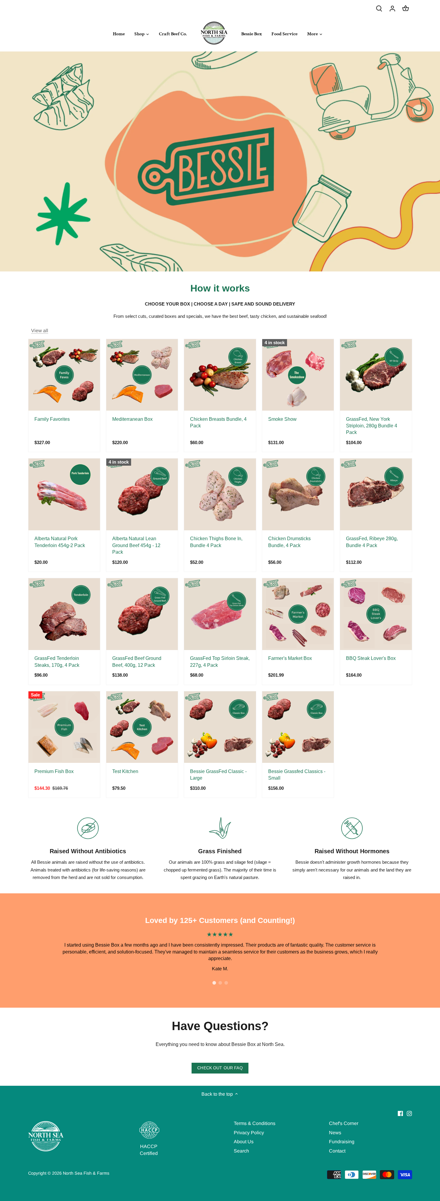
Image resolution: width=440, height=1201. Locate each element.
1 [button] (214, 983)
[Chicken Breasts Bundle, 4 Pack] (220, 375)
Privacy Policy (249, 1132)
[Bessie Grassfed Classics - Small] (298, 727)
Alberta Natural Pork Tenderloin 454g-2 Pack (59, 542)
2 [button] (220, 983)
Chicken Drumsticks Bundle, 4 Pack (289, 542)
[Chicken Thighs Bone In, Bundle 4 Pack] (220, 494)
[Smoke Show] (298, 375)
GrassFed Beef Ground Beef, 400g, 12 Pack (136, 661)
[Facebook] (400, 1113)
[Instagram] (409, 1113)
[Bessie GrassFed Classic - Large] (220, 727)
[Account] (392, 8)
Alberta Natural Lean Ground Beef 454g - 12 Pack (136, 545)
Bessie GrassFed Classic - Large (218, 775)
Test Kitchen (125, 771)
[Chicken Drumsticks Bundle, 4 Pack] (298, 494)
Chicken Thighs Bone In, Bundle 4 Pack (216, 542)
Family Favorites (52, 419)
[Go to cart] (405, 8)
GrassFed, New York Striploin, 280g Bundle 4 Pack (371, 426)
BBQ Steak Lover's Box (371, 658)
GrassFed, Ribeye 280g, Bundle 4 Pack (372, 542)
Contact (337, 1150)
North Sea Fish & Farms (86, 1173)
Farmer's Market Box (290, 658)
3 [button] (226, 983)
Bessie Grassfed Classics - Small (296, 775)
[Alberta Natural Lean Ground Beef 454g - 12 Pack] (142, 494)
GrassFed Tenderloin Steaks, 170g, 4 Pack (56, 661)
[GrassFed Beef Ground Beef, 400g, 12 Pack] (142, 614)
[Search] (379, 8)
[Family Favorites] (64, 375)
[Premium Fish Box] (64, 727)
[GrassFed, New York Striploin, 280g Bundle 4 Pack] (376, 375)
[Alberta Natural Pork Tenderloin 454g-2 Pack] (64, 494)
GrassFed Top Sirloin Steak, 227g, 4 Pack (220, 661)
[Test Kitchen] (142, 727)
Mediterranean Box (132, 419)
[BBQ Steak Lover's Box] (376, 614)
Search (241, 1150)
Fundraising (341, 1141)
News (335, 1132)
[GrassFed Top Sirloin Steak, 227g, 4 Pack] (220, 614)
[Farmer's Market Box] (298, 614)
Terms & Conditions (254, 1123)
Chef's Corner (343, 1123)
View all (39, 330)
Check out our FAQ (219, 1068)
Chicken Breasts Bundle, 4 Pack (218, 422)
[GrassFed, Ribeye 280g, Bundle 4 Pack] (376, 494)
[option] (220, 951)
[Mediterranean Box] (142, 375)
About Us (244, 1141)
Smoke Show (282, 419)
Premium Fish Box (54, 771)
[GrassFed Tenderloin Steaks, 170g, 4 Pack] (64, 614)
